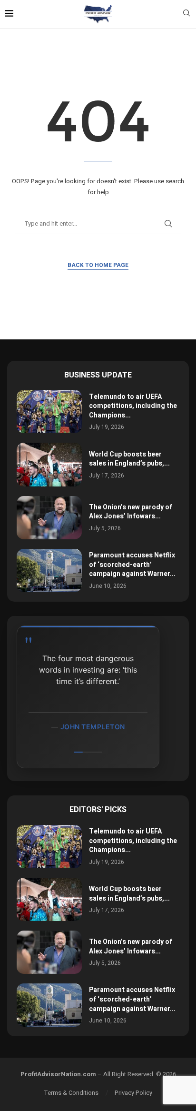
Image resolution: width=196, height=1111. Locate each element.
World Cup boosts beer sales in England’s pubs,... (129, 459)
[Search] (186, 15)
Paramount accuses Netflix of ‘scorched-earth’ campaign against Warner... (132, 564)
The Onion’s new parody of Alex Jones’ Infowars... (130, 512)
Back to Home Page (98, 265)
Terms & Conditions (71, 1092)
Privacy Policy (133, 1092)
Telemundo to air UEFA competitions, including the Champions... (133, 406)
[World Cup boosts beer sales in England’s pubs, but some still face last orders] (49, 464)
